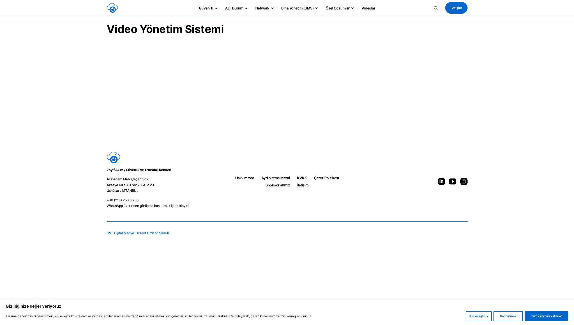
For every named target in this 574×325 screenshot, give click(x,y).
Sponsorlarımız (277, 185)
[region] (287, 312)
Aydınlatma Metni (275, 178)
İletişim (456, 8)
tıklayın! (183, 206)
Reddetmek (508, 316)
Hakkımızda (244, 178)
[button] (435, 7)
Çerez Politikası (326, 178)
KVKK (302, 178)
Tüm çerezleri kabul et (546, 316)
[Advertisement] (287, 104)
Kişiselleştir (477, 316)
